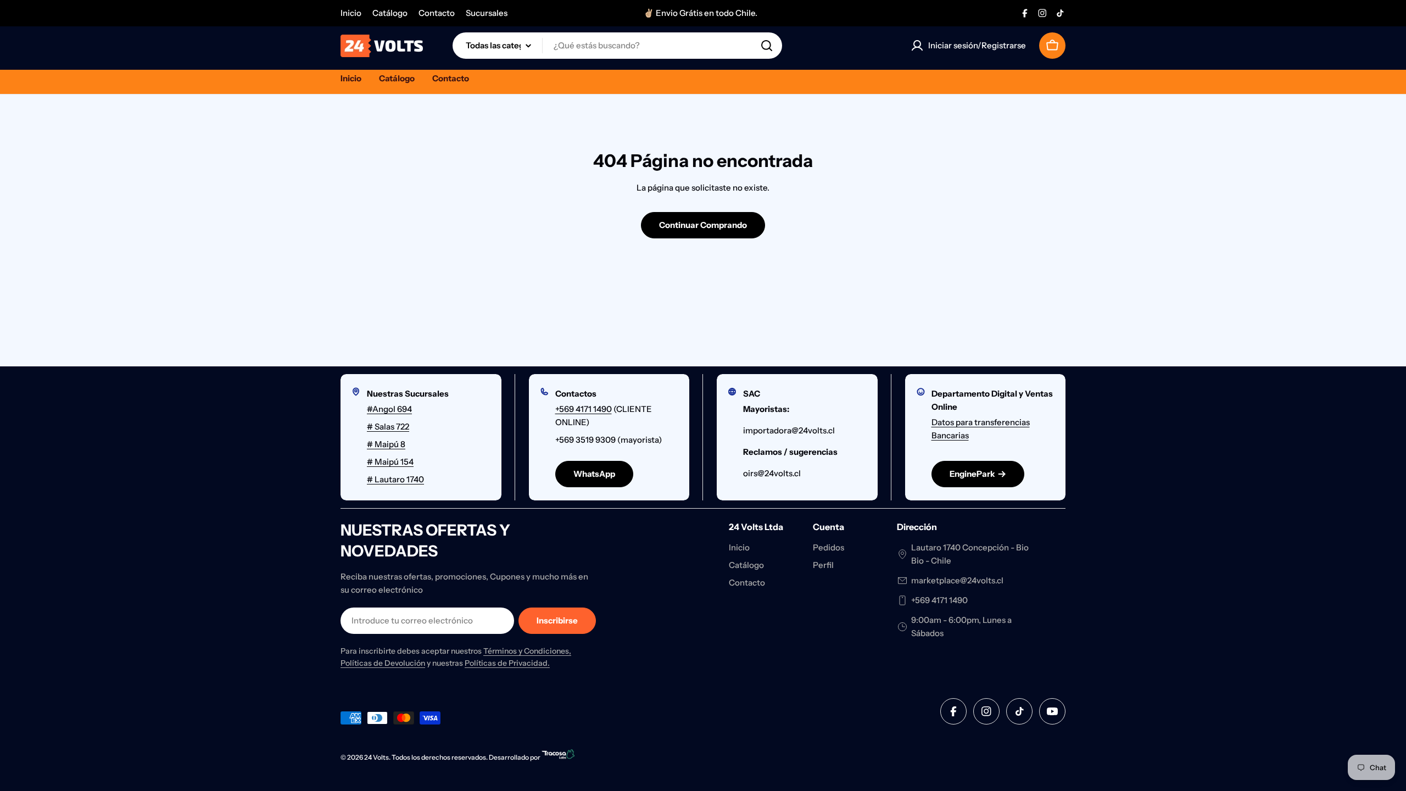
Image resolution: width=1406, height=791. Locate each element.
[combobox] (617, 45)
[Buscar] (766, 45)
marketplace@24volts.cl (957, 580)
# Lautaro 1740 (395, 479)
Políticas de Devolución (383, 663)
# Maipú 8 (386, 444)
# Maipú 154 (390, 461)
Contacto (437, 13)
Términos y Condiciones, (527, 651)
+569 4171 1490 (583, 409)
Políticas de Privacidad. (507, 663)
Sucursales (486, 13)
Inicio (351, 13)
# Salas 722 (388, 426)
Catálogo (390, 13)
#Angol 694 (389, 409)
